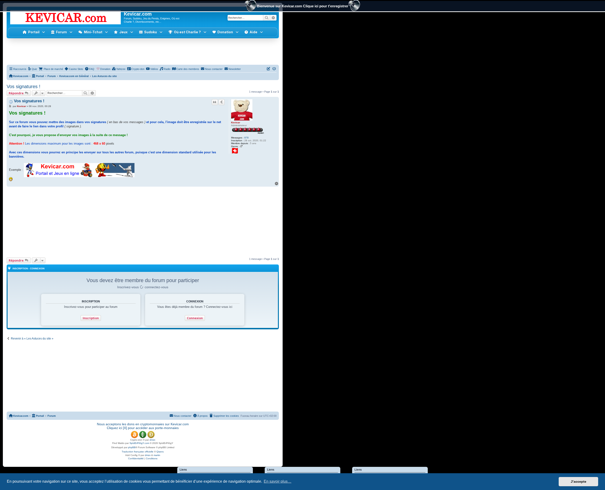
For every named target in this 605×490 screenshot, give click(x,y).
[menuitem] (32, 69)
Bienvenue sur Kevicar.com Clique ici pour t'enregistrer (302, 6)
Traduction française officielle (137, 451)
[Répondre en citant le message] (215, 102)
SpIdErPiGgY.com (139, 443)
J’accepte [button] (578, 481)
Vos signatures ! (23, 86)
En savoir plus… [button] (277, 481)
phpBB (132, 447)
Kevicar (235, 122)
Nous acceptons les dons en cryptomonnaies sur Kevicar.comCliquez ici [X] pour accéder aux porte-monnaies (143, 426)
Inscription (91, 318)
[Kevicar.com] (66, 16)
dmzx (152, 439)
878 (246, 137)
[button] (123, 32)
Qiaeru (160, 451)
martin (157, 455)
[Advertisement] (143, 51)
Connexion (195, 318)
